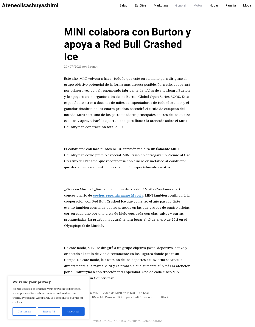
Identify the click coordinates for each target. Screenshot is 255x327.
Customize (24, 311)
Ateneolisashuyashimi (30, 5)
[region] (48, 298)
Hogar (214, 5)
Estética (140, 5)
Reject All (49, 311)
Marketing (161, 5)
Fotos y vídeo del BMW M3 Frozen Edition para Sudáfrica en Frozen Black (118, 297)
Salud (124, 5)
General (180, 5)
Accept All (73, 311)
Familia (231, 5)
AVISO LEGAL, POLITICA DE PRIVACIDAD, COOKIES (127, 321)
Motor (198, 5)
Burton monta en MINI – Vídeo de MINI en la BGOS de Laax (109, 293)
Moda (247, 5)
